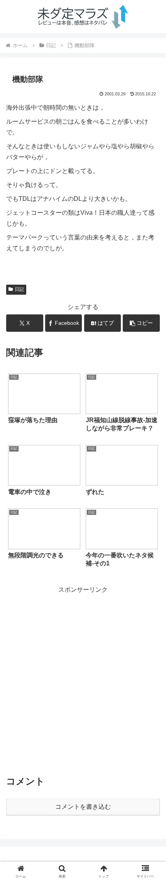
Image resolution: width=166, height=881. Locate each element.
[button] (141, 323)
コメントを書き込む (83, 806)
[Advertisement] (83, 679)
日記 (19, 289)
